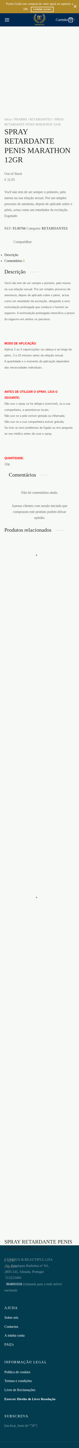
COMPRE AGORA (42, 9)
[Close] (75, 6)
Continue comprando (28, 44)
